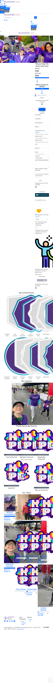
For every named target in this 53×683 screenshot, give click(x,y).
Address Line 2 (38, 140)
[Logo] (12, 1)
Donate (6, 11)
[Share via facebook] (4, 61)
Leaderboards (7, 6)
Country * (37, 156)
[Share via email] (6, 61)
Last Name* (38, 118)
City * (36, 144)
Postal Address (40, 131)
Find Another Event (24, 623)
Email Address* (39, 122)
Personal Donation (42, 109)
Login (6, 20)
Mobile (36, 126)
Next (40, 180)
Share (18, 386)
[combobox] (42, 154)
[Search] (35, 17)
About (5, 5)
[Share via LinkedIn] (8, 61)
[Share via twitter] (5, 61)
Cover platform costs (40, 200)
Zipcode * (37, 148)
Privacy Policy (20, 629)
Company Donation (42, 112)
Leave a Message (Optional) (41, 160)
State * (36, 152)
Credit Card (42, 192)
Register (7, 8)
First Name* (38, 114)
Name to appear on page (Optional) (41, 169)
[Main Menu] (0, 31)
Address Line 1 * (39, 136)
